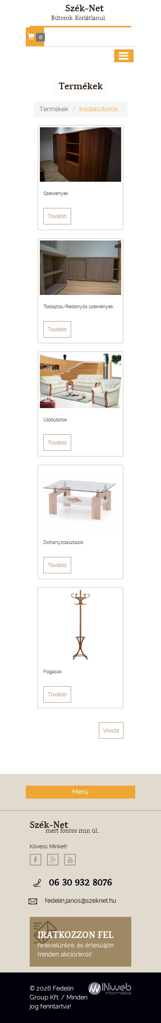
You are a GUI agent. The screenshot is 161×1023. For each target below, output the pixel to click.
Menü (80, 791)
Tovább (57, 216)
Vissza (111, 730)
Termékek (53, 109)
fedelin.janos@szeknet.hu (80, 900)
